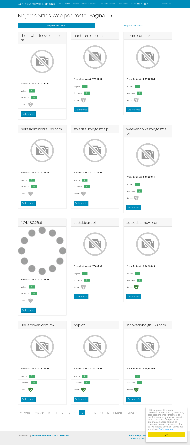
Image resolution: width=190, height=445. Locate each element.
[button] (146, 3)
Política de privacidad (139, 435)
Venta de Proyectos (89, 3)
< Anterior (39, 412)
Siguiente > (118, 412)
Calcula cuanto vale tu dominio (36, 3)
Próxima (75, 3)
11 (56, 412)
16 (88, 412)
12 (62, 412)
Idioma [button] (133, 3)
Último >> (132, 412)
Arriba (67, 3)
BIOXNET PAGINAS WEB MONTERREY (50, 435)
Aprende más (166, 429)
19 (108, 412)
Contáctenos (123, 3)
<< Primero (25, 412)
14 (75, 412)
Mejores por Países (133, 25)
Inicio (60, 3)
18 (101, 412)
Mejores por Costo (56, 25)
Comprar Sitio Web (107, 3)
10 (49, 412)
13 (69, 412)
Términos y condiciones (140, 438)
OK (166, 434)
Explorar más (28, 114)
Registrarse (166, 3)
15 (82, 412)
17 (95, 412)
